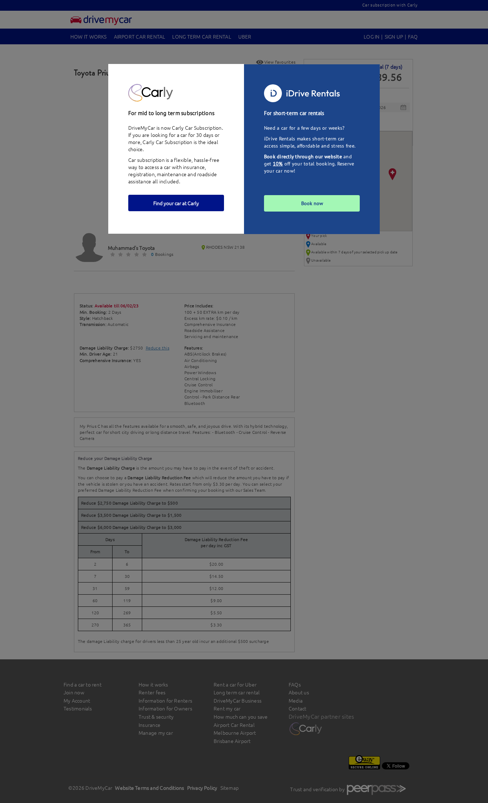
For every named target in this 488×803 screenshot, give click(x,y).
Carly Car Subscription (167, 141)
